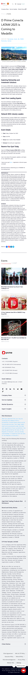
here (11, 162)
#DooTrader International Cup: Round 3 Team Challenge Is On (12, 287)
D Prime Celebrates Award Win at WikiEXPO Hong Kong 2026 (13, 313)
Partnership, (4, 41)
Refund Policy (19, 656)
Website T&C (10, 663)
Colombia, (11, 39)
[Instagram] (9, 247)
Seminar (9, 41)
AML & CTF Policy (20, 653)
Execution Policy (9, 656)
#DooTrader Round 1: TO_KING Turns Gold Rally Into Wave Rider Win (13, 338)
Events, (16, 39)
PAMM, (22, 39)
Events (9, 14)
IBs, (19, 39)
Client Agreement (8, 653)
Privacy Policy (21, 659)
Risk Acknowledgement (9, 659)
